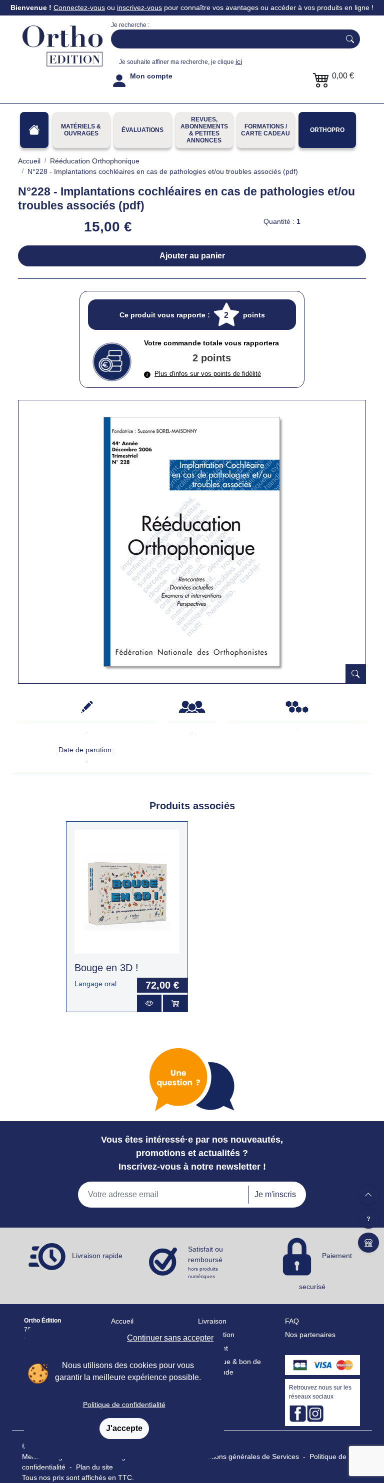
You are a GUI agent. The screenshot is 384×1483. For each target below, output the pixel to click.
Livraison (212, 1321)
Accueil (122, 1321)
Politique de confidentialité (124, 1405)
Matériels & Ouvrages (81, 130)
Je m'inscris (275, 1194)
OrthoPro (327, 129)
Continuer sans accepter (170, 1338)
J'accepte (124, 1428)
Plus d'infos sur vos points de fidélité (207, 373)
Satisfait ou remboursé (205, 1262)
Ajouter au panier (192, 255)
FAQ (292, 1321)
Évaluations (143, 129)
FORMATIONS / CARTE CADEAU (265, 130)
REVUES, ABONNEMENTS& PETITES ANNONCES (204, 130)
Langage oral (95, 984)
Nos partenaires (310, 1335)
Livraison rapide (97, 1256)
